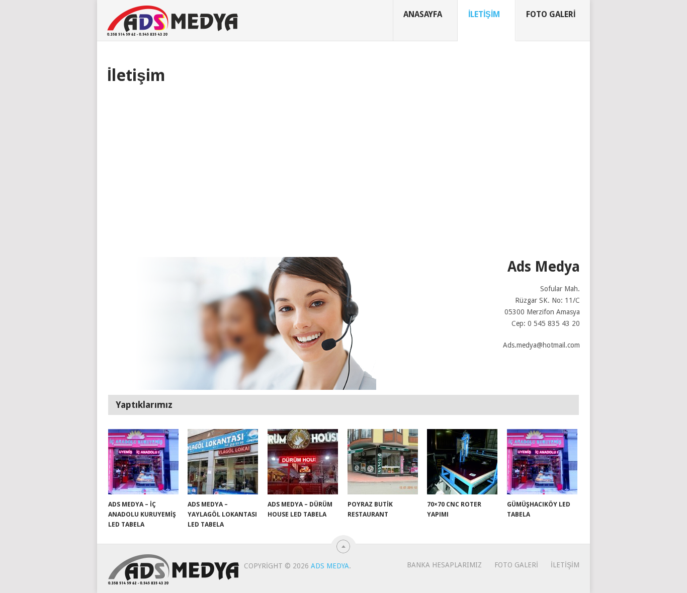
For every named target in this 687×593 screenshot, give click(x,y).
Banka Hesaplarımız (444, 565)
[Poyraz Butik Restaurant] (383, 461)
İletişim (484, 14)
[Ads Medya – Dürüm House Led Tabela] (303, 461)
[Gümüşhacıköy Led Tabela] (542, 461)
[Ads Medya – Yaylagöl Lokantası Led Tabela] (223, 461)
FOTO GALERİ (550, 14)
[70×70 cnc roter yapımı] (462, 461)
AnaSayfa (422, 14)
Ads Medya (330, 566)
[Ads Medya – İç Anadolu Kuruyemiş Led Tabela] (143, 461)
